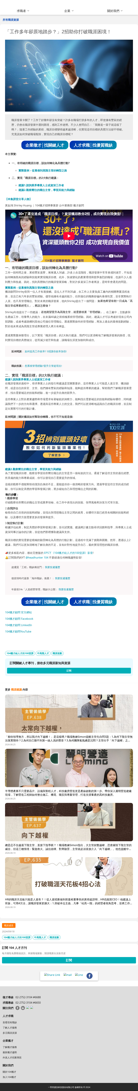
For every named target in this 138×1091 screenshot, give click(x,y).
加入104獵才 (9, 1077)
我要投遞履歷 (52, 567)
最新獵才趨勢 (10, 1052)
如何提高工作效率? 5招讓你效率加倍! (46, 351)
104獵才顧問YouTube (18, 631)
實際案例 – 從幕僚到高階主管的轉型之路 (43, 170)
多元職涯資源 (10, 1032)
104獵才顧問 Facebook (19, 619)
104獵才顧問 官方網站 (18, 612)
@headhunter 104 (37, 557)
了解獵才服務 (10, 1047)
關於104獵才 (9, 1071)
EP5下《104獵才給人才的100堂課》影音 (68, 553)
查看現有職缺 (10, 1022)
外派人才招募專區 (12, 1057)
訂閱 (69, 960)
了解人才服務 (10, 1027)
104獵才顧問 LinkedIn (18, 625)
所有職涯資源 (11, 20)
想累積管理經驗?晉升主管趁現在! (43, 365)
